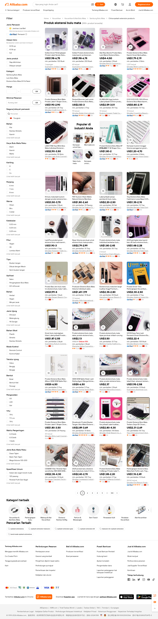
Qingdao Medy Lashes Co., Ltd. (138, 67)
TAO (98, 608)
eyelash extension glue (65, 529)
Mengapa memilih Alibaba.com (16, 551)
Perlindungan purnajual (44, 566)
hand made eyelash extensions (21, 534)
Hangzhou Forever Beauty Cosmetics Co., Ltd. (110, 297)
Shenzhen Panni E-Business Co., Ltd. (56, 207)
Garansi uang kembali (44, 556)
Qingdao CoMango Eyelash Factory (110, 479)
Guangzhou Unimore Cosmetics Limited (83, 67)
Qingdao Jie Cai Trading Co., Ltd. (83, 207)
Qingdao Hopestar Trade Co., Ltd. (56, 251)
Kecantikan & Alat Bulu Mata (75, 18)
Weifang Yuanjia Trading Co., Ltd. (110, 344)
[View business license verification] (101, 615)
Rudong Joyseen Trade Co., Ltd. (110, 113)
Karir (6, 566)
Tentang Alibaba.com (13, 546)
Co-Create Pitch (11, 556)
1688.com (53, 608)
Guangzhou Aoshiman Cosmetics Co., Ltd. (138, 389)
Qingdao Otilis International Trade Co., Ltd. (83, 300)
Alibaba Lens (19, 597)
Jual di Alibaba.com (134, 551)
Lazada (79, 608)
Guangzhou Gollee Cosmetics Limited (56, 67)
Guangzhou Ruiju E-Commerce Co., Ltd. (56, 344)
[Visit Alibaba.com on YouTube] (148, 579)
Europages (115, 608)
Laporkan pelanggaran (105, 577)
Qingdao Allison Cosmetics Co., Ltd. (56, 389)
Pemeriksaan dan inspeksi (45, 570)
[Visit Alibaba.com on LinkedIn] (133, 579)
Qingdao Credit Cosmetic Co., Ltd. (56, 110)
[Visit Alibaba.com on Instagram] (143, 579)
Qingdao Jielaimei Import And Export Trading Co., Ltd (138, 297)
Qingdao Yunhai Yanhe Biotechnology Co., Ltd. (83, 389)
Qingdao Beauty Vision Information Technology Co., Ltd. (138, 344)
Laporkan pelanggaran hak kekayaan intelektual (107, 571)
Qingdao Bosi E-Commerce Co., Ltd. (110, 63)
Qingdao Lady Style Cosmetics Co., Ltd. (56, 156)
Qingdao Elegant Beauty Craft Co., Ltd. (56, 297)
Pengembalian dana (104, 566)
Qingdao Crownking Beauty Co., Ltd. (138, 113)
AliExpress (44, 608)
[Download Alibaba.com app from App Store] (126, 596)
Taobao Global (89, 608)
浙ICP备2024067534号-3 (142, 615)
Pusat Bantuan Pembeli (106, 551)
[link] (155, 595)
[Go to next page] (117, 493)
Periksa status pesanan (136, 561)
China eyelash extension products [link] (122, 18)
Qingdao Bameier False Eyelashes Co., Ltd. (138, 207)
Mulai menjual (132, 556)
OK (36, 91)
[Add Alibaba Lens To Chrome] (44, 596)
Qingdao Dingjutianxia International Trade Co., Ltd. (83, 433)
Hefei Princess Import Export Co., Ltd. (138, 156)
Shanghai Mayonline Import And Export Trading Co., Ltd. (110, 389)
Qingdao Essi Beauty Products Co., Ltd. (138, 483)
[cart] (123, 5)
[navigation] (23, 256)
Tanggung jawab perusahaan (16, 561)
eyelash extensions (17, 529)
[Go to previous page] (77, 493)
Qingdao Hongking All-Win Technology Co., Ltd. (83, 251)
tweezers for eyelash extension (113, 529)
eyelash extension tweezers (40, 529)
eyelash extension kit (87, 529)
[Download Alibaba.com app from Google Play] (144, 596)
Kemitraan (131, 570)
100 (112, 493)
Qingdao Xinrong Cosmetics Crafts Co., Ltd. (110, 156)
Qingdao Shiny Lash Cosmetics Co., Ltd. (56, 436)
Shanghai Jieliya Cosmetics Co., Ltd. (83, 346)
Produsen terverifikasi (74, 551)
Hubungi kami (102, 556)
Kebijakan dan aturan (43, 575)
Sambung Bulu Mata (97, 18)
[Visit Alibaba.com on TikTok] (153, 579)
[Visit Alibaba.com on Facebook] (128, 579)
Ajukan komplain (103, 561)
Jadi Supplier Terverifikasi (137, 566)
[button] (92, 4)
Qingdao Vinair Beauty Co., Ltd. (110, 433)
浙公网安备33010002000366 (119, 615)
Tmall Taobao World (66, 608)
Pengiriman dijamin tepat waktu (47, 561)
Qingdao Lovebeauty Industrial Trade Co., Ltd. (83, 479)
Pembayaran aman (43, 551)
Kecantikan (56, 18)
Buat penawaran (72, 556)
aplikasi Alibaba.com (108, 597)
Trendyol (105, 608)
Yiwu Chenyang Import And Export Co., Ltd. (138, 433)
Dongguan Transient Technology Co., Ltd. (56, 479)
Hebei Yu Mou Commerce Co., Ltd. (110, 207)
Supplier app (69, 597)
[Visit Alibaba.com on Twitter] (138, 579)
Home (46, 18)
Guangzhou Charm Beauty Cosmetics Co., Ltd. (110, 254)
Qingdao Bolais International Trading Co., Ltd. (83, 113)
